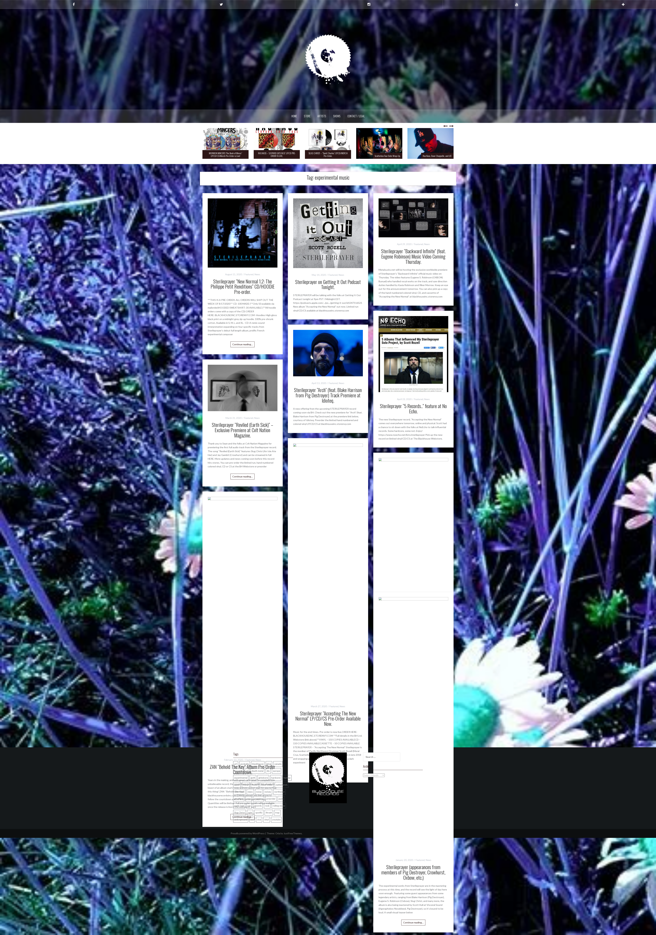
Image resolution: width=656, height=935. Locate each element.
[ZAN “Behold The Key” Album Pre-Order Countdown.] (242, 624)
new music (239, 791)
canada (278, 764)
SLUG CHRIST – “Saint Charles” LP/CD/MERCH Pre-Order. (276, 154)
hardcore (275, 777)
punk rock (239, 805)
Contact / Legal (356, 116)
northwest (279, 791)
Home (294, 116)
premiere (258, 798)
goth (253, 777)
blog (269, 764)
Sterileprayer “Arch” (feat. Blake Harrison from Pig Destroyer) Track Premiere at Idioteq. (328, 395)
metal (246, 784)
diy (268, 771)
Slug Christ (239, 812)
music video (266, 784)
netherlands (282, 784)
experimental (240, 777)
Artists (321, 116)
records (258, 805)
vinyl (266, 819)
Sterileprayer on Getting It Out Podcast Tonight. (328, 284)
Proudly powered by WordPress (248, 833)
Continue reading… (242, 344)
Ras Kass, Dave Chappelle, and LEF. (386, 156)
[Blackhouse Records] (328, 59)
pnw (249, 798)
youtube (276, 819)
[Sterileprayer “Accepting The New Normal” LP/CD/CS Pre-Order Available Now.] (328, 571)
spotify (258, 812)
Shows (336, 116)
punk (281, 798)
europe (276, 771)
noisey (268, 791)
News (257, 274)
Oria (277, 833)
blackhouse (257, 764)
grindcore (263, 777)
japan (237, 784)
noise (258, 791)
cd (247, 771)
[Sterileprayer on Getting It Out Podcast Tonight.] (328, 232)
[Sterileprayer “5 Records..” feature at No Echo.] (413, 353)
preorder (270, 798)
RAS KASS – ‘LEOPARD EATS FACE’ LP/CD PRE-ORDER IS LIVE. (225, 154)
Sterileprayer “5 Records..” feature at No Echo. (413, 408)
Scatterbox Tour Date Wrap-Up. (336, 156)
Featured (249, 274)
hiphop (287, 777)
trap (277, 812)
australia (244, 764)
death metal (257, 771)
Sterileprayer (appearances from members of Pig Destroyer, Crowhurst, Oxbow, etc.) (413, 872)
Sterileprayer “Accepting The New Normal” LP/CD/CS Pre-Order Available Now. (328, 718)
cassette (238, 771)
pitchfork (238, 798)
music (254, 784)
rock (267, 805)
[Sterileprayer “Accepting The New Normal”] (413, 585)
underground (240, 819)
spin (250, 812)
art (235, 764)
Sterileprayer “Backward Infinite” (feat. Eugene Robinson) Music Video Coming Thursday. (413, 256)
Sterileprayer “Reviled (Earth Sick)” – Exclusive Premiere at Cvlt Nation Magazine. (242, 430)
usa (252, 819)
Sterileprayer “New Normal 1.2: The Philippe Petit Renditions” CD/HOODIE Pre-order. (243, 286)
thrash (269, 812)
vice (259, 819)
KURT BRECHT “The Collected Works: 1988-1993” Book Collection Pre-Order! (430, 154)
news (250, 791)
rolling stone (279, 805)
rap (249, 805)
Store (307, 116)
